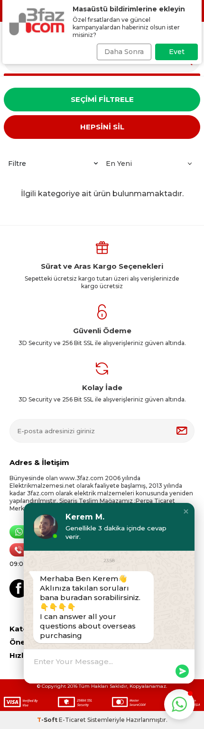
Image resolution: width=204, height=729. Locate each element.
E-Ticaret (72, 719)
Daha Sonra (124, 51)
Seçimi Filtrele (102, 99)
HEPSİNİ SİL (102, 126)
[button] (186, 511)
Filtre (17, 163)
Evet (177, 51)
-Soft (48, 719)
